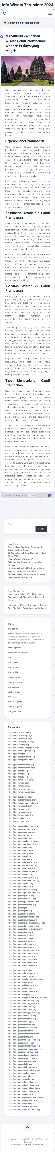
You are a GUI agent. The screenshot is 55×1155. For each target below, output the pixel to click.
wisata (32, 495)
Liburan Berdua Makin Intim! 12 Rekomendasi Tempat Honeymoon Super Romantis (26, 562)
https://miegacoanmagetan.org (22, 1019)
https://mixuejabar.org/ (18, 818)
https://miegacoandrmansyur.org (23, 1106)
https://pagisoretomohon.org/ (21, 768)
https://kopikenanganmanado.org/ (23, 803)
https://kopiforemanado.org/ (21, 815)
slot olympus (13, 667)
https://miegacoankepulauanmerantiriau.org (27, 997)
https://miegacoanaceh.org (20, 856)
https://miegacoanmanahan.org (22, 970)
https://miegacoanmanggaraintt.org (24, 1013)
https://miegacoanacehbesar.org (22, 1028)
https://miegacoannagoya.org (21, 947)
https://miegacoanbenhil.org (20, 883)
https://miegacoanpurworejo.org (22, 1058)
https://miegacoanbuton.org (20, 1037)
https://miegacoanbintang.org (21, 988)
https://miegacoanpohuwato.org (22, 976)
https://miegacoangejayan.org (21, 829)
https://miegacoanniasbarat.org (22, 1016)
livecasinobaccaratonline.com (18, 109)
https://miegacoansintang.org (21, 838)
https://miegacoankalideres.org (22, 899)
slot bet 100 (13, 629)
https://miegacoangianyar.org (21, 941)
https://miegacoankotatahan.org (22, 862)
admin (24, 495)
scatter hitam (14, 692)
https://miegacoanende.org (20, 847)
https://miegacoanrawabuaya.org (22, 890)
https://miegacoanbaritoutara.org (23, 1055)
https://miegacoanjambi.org (20, 932)
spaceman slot (14, 677)
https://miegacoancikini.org (20, 886)
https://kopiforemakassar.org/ (21, 792)
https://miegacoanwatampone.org (23, 1052)
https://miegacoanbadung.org (21, 1022)
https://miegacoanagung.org (21, 850)
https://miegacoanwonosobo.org (22, 865)
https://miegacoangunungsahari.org (24, 1091)
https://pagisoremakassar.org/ (21, 757)
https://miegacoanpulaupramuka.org (24, 841)
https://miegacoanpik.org (19, 908)
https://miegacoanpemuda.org (21, 832)
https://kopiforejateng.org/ (20, 735)
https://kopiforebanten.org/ (20, 733)
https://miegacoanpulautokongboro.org (25, 979)
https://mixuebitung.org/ (19, 745)
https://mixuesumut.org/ (19, 821)
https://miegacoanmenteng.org (22, 905)
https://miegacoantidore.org (20, 853)
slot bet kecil (13, 687)
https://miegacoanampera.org (21, 868)
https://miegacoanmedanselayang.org (25, 953)
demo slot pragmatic (17, 653)
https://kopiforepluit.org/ (19, 786)
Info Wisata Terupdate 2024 (27, 4)
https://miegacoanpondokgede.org (23, 902)
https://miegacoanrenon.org (20, 835)
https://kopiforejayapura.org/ (21, 742)
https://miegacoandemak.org (21, 1076)
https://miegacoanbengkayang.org (23, 1085)
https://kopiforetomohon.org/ (21, 789)
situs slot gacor (15, 682)
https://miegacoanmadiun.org (21, 1103)
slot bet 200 (13, 672)
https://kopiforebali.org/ (18, 809)
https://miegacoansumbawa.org (22, 1061)
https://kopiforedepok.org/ (20, 806)
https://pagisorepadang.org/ (20, 774)
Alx (42, 1145)
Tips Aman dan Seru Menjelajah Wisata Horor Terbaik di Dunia (26, 597)
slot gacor (12, 605)
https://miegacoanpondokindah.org (24, 893)
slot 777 (11, 697)
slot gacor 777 (14, 712)
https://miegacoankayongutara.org (23, 973)
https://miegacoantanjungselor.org (23, 926)
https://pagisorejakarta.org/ (20, 760)
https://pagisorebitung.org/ (20, 771)
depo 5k (11, 624)
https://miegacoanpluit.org (20, 911)
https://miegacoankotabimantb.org (23, 880)
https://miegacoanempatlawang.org (24, 1046)
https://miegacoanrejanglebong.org (24, 1040)
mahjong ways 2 (15, 648)
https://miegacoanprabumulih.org (23, 844)
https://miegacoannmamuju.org (22, 1009)
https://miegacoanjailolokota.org (23, 1067)
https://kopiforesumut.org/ (20, 739)
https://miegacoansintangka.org (22, 991)
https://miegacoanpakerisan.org (22, 1100)
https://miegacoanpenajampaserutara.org (26, 923)
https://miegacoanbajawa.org (21, 994)
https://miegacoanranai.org (20, 859)
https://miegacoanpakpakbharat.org (24, 1073)
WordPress (26, 1145)
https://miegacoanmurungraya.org (23, 1003)
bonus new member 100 (18, 594)
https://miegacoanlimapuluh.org (22, 1082)
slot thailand (13, 662)
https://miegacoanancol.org (20, 1094)
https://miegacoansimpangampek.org (25, 1049)
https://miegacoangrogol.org (21, 896)
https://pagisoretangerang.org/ (22, 800)
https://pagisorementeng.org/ (21, 765)
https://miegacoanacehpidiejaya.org (24, 1070)
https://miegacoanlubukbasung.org (23, 917)
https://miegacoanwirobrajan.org (22, 959)
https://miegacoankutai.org (20, 1064)
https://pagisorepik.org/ (18, 754)
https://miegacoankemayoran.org (23, 877)
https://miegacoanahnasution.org (23, 826)
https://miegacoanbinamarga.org (23, 871)
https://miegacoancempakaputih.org (24, 1088)
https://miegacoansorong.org (21, 935)
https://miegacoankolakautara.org (23, 914)
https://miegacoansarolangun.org (23, 1079)
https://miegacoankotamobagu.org (23, 1000)
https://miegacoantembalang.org (22, 962)
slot (9, 657)
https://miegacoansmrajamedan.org (24, 1109)
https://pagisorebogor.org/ (20, 797)
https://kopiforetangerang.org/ (21, 751)
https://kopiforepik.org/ (18, 783)
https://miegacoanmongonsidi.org (23, 950)
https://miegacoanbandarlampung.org (25, 929)
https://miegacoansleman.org (21, 944)
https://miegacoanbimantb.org (21, 1006)
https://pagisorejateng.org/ (20, 777)
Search (11, 524)
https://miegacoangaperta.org (21, 956)
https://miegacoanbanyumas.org (22, 982)
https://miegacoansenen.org (20, 874)
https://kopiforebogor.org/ (20, 812)
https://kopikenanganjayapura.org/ (23, 748)
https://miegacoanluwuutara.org (22, 1031)
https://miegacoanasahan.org (21, 1043)
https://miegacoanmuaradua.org (22, 920)
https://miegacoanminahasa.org (22, 938)
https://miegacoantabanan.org (21, 1025)
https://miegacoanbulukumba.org (23, 985)
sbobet (11, 634)
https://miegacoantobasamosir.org (23, 1034)
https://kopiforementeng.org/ (21, 780)
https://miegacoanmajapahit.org (22, 965)
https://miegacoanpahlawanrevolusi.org (25, 1097)
